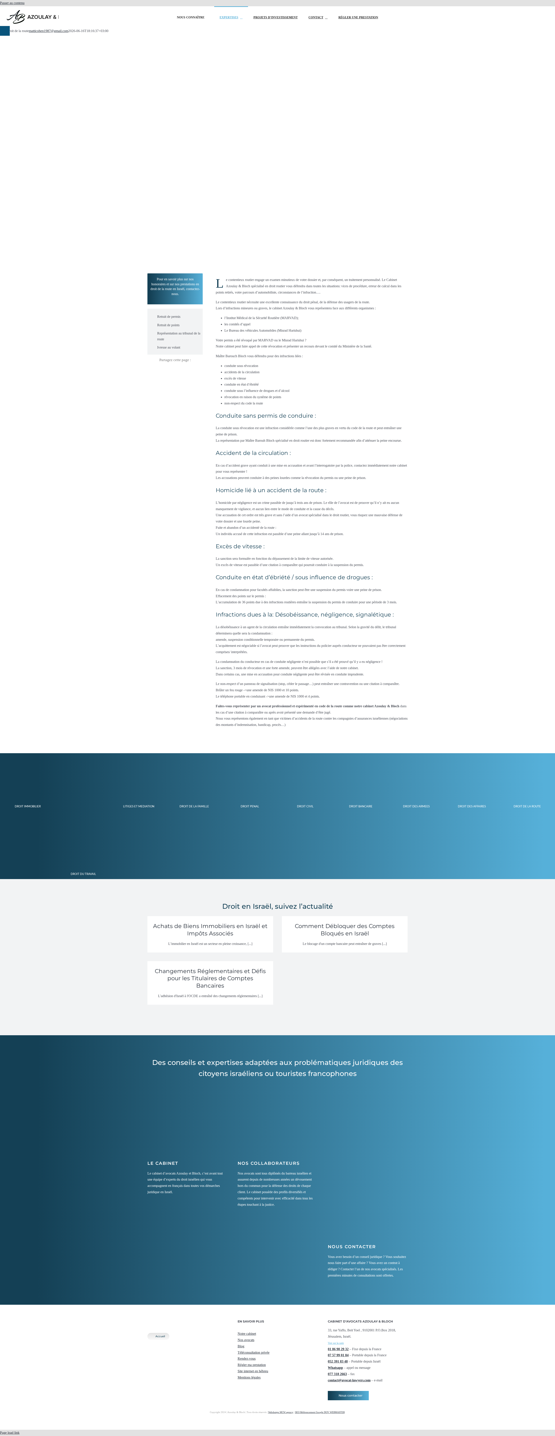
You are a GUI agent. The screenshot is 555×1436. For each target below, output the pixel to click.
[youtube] (252, 1386)
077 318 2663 (337, 1374)
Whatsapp (335, 1367)
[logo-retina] (182, 1317)
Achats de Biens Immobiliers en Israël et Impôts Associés (210, 930)
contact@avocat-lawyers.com (512, 24)
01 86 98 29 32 (338, 1349)
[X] (171, 370)
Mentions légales (249, 1377)
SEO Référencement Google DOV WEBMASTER (320, 1412)
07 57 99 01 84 (338, 1355)
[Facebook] (163, 370)
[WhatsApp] (179, 370)
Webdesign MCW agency (280, 1412)
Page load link (10, 1432)
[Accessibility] (5, 31)
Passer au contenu (12, 3)
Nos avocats (246, 1340)
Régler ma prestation (252, 1365)
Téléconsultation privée (253, 1352)
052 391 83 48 (338, 1361)
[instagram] (246, 1386)
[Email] (187, 370)
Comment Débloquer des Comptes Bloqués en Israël (345, 930)
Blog (241, 1346)
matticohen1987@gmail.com (48, 31)
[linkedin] (259, 1386)
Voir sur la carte (336, 1343)
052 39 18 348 (512, 10)
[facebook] (239, 1386)
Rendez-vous (247, 1358)
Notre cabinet (247, 1333)
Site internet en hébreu (253, 1371)
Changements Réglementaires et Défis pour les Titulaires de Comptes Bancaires (210, 978)
